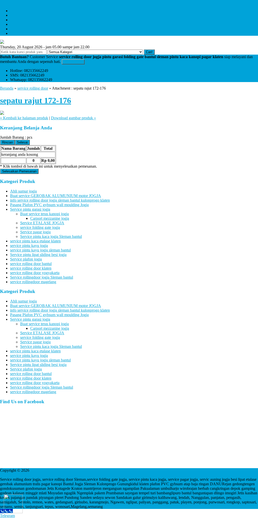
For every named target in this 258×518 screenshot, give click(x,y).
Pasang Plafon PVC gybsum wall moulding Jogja (49, 205)
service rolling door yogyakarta (34, 273)
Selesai (22, 142)
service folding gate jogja (40, 227)
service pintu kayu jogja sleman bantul (40, 250)
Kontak (16, 33)
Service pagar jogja (35, 232)
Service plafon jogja (26, 259)
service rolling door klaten (30, 268)
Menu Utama (10, 2)
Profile (15, 15)
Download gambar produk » (73, 118)
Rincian (7, 142)
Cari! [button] (149, 52)
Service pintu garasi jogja (30, 209)
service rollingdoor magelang (33, 282)
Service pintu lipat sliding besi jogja (38, 254)
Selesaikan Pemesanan (19, 171)
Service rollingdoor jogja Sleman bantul (41, 277)
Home (15, 11)
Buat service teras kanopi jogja (44, 214)
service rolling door (25, 24)
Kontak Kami (73, 62)
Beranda (6, 88)
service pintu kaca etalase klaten (35, 241)
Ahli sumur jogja (23, 191)
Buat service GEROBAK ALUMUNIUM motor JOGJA (55, 196)
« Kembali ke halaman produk (24, 118)
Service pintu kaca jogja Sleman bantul (51, 236)
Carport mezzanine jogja (49, 218)
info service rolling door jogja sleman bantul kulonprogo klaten (60, 200)
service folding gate (25, 20)
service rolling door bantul (31, 264)
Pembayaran (20, 29)
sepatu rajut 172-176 (35, 100)
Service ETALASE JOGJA (42, 223)
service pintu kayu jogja (29, 245)
